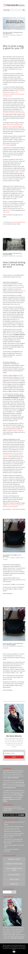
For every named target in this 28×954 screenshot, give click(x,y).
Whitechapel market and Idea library (12, 831)
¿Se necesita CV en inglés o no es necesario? (12, 555)
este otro (8, 210)
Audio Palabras (17, 794)
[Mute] (19, 815)
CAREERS (18, 35)
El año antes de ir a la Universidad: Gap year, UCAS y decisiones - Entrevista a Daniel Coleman (13, 841)
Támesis (6, 824)
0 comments (19, 256)
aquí (14, 411)
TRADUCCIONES (14, 879)
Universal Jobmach (7, 427)
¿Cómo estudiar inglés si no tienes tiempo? (14, 822)
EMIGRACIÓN (14, 884)
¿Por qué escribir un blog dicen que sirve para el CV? (12, 33)
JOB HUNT (12, 256)
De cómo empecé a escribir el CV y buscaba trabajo (12, 254)
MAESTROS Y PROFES (14, 859)
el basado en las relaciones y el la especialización (14, 92)
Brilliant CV (21, 291)
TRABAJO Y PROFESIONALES (14, 864)
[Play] (5, 815)
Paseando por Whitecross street (11, 829)
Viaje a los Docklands (13, 777)
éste (21, 208)
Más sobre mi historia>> (17, 938)
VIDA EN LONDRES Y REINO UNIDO (14, 869)
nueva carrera (6, 212)
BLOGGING (13, 35)
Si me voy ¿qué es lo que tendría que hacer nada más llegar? (13, 644)
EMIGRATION (13, 646)
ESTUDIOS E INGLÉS (14, 875)
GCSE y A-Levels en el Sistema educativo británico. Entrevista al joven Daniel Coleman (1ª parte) (14, 835)
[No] (26, 948)
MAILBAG (12, 557)
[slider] (22, 815)
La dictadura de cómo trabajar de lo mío (13, 826)
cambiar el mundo (18, 90)
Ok (14, 951)
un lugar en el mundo (19, 171)
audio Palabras (8, 808)
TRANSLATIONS (19, 557)
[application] (14, 815)
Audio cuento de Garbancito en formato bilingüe (12, 799)
